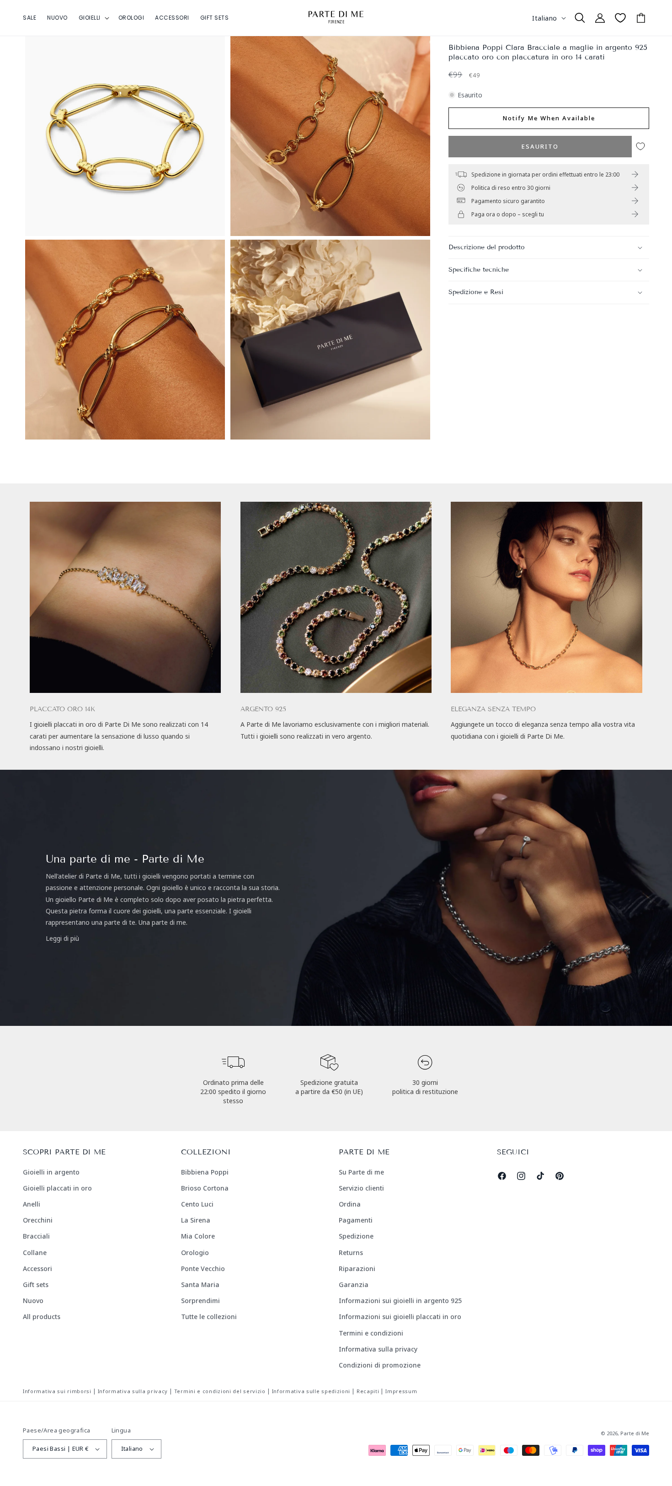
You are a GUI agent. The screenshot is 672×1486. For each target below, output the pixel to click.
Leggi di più (62, 938)
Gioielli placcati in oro (57, 1188)
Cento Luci (197, 1204)
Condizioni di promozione (380, 1365)
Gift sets (35, 1284)
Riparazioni (357, 1268)
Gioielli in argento (51, 1172)
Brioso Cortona (205, 1188)
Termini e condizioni (371, 1333)
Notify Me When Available (548, 118)
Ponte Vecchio (203, 1268)
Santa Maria (200, 1284)
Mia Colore (198, 1236)
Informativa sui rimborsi (57, 1391)
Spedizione (356, 1236)
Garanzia (353, 1284)
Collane (35, 1252)
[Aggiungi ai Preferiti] (640, 146)
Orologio (195, 1252)
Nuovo (33, 1300)
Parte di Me (634, 1433)
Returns (351, 1252)
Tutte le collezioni (209, 1316)
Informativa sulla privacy (378, 1349)
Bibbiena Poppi (205, 1172)
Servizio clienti (361, 1188)
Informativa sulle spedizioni (311, 1391)
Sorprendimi (200, 1300)
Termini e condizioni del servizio (220, 1391)
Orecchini (38, 1220)
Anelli (31, 1204)
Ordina (350, 1204)
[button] (93, 18)
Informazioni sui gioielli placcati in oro (400, 1316)
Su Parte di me (361, 1172)
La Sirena (195, 1220)
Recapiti (368, 1391)
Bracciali (36, 1236)
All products (41, 1316)
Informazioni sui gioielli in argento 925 (400, 1300)
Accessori (37, 1268)
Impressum (401, 1391)
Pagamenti (356, 1220)
